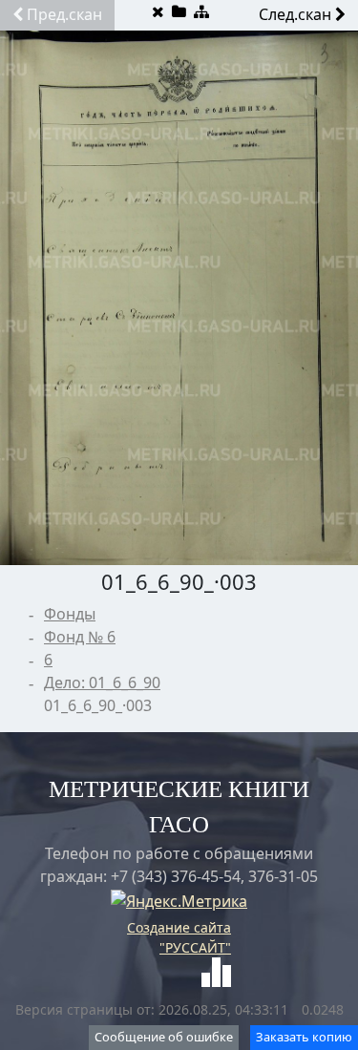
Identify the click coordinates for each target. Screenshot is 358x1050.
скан (64, 14)
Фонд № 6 (80, 636)
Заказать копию (304, 1036)
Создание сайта (179, 927)
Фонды (69, 613)
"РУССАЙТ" (195, 947)
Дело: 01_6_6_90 (102, 682)
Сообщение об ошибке (164, 1036)
